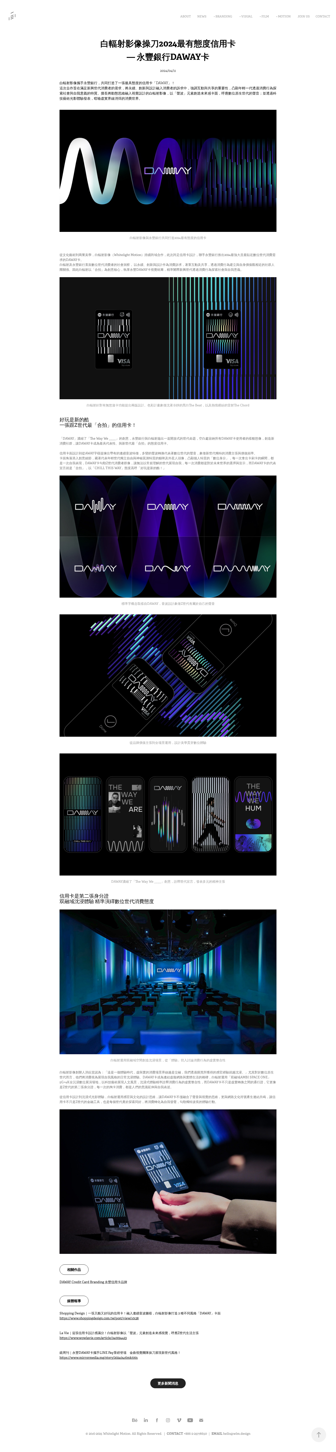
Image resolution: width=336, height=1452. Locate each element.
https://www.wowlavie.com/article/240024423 (93, 1338)
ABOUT (185, 16)
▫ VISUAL (246, 16)
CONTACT (323, 16)
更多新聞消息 (168, 1383)
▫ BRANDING (223, 16)
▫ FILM (264, 16)
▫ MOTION (283, 16)
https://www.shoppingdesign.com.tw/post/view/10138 (99, 1318)
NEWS (201, 16)
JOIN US (304, 16)
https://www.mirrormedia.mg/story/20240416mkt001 (99, 1358)
